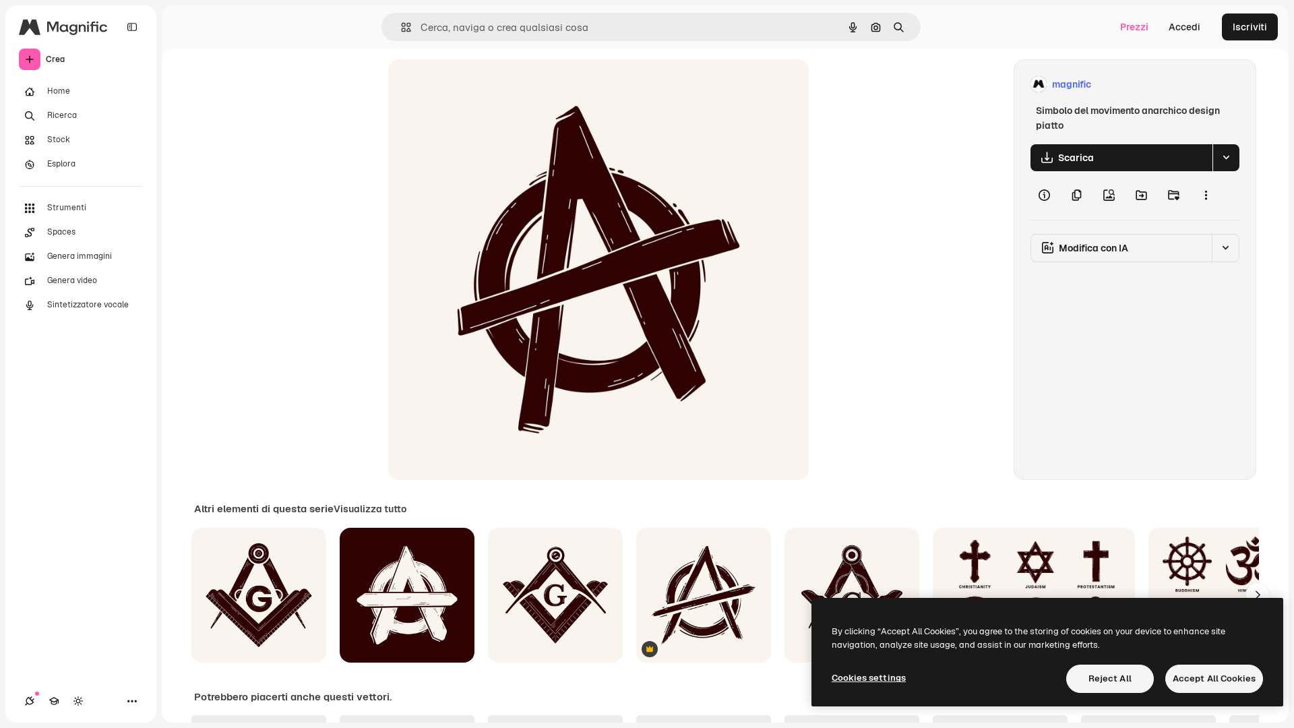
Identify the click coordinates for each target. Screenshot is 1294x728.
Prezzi (1134, 27)
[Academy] (54, 701)
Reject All (1110, 678)
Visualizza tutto (370, 509)
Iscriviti (1250, 27)
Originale (477, 84)
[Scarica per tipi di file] (1225, 157)
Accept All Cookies (1214, 678)
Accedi (1184, 27)
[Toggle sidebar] (132, 27)
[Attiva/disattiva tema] (78, 701)
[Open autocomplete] (400, 27)
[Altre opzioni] (1205, 195)
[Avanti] (1257, 595)
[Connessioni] (29, 701)
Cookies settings (869, 678)
